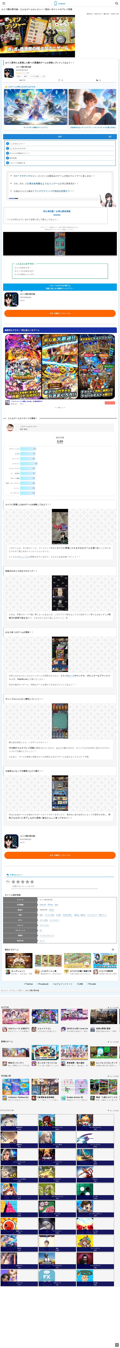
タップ (42, 941)
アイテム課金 (49, 915)
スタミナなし (44, 925)
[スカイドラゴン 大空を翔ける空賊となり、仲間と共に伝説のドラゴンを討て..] (45, 1023)
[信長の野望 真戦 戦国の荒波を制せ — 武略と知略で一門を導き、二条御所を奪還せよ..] (103, 1023)
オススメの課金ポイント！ (20, 153)
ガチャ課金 (44, 920)
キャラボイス (92, 915)
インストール (109, 399)
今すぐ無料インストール (60, 313)
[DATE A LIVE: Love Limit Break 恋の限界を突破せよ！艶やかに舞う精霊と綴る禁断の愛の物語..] (74, 1020)
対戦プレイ (103, 915)
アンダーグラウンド (47, 935)
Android (43, 904)
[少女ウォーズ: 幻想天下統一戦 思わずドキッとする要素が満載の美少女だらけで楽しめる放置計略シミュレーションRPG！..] (15, 1023)
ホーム (3, 990)
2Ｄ (41, 930)
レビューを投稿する (17, 163)
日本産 (58, 915)
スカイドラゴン (16, 398)
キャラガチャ (54, 920)
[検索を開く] (116, 3)
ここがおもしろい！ (17, 144)
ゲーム (12, 990)
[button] (55, 407)
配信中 (51, 910)
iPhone (50, 904)
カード (71, 675)
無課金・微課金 (80, 915)
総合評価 (13, 158)
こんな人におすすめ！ (18, 148)
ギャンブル (24, 557)
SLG (20, 990)
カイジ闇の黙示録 (32, 990)
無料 (41, 915)
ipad (56, 904)
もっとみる (114, 1007)
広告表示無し (67, 915)
